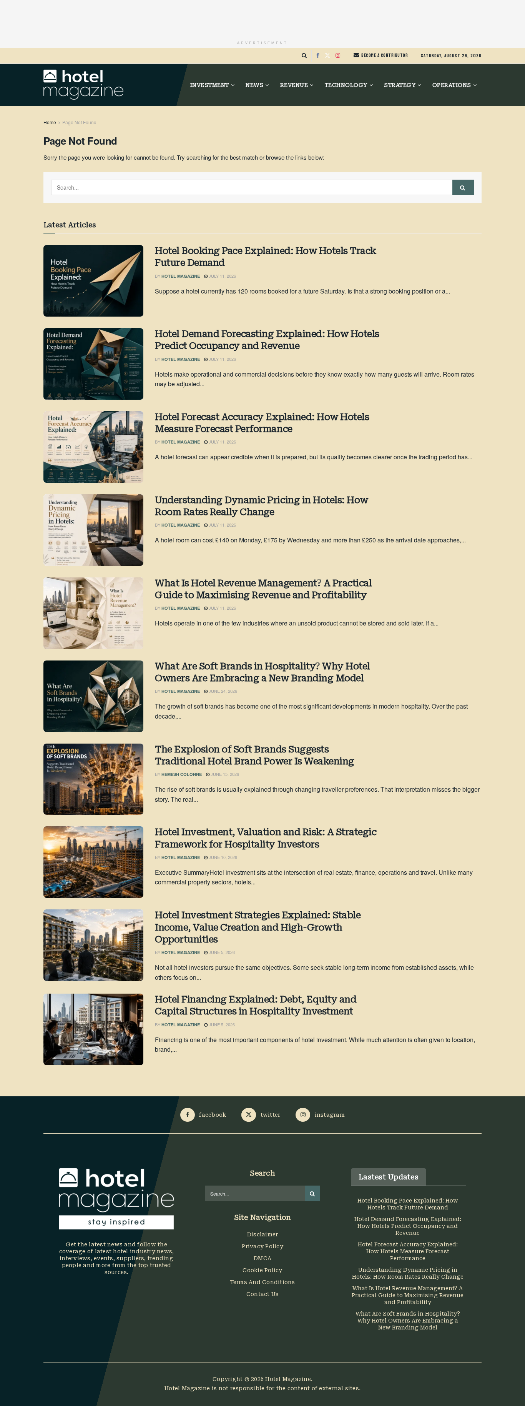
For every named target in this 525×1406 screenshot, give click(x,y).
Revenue (294, 85)
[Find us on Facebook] (317, 55)
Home (49, 122)
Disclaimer (262, 1234)
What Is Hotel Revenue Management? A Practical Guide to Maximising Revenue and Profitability (263, 589)
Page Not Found (79, 122)
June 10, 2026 (222, 857)
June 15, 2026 (224, 774)
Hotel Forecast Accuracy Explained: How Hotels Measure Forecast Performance (262, 423)
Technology (346, 85)
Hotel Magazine (180, 276)
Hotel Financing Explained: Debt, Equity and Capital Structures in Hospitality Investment (255, 1005)
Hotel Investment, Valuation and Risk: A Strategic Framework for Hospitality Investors (265, 838)
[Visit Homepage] (83, 85)
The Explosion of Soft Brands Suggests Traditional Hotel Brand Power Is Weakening (254, 755)
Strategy (399, 85)
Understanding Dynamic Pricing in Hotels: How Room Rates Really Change (261, 506)
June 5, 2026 (221, 952)
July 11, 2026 (222, 276)
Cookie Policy (262, 1270)
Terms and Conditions (262, 1282)
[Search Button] (304, 55)
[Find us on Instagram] (338, 55)
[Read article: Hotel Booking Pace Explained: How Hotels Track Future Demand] (93, 281)
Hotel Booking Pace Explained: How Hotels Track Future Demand (265, 256)
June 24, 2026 (222, 691)
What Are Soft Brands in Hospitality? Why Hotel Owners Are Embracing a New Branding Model (262, 672)
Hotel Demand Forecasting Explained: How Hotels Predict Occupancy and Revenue (267, 340)
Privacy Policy (262, 1246)
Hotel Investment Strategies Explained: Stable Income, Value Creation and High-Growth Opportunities (258, 927)
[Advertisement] (262, 17)
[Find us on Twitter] (327, 55)
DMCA (262, 1258)
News (254, 85)
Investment (209, 85)
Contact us (262, 1294)
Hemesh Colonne (181, 774)
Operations (451, 85)
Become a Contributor (384, 55)
